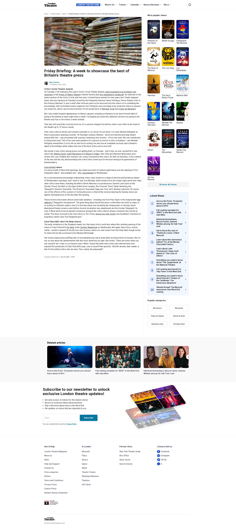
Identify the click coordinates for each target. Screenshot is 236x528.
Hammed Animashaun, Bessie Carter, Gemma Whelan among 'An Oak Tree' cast (164, 372)
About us (48, 455)
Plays (84, 455)
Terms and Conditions (53, 480)
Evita (112, 109)
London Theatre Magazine (55, 451)
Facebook (165, 451)
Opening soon (157, 324)
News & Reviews (151, 5)
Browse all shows (168, 184)
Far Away (70, 227)
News (64, 14)
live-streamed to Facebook (111, 95)
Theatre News (55, 14)
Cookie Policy (50, 488)
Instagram (165, 455)
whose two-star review (105, 214)
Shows (85, 460)
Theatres (86, 480)
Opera (84, 464)
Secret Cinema (125, 464)
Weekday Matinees (90, 476)
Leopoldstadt (88, 173)
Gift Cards (86, 484)
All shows (157, 308)
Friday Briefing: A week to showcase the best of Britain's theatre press (93, 14)
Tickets (122, 5)
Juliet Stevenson (74, 154)
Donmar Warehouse (88, 227)
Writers (47, 476)
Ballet (84, 468)
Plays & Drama (157, 316)
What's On (109, 5)
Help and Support (51, 464)
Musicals (179, 308)
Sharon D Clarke (92, 154)
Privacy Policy (71, 424)
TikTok (164, 460)
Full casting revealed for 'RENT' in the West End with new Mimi (117, 372)
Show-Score (124, 460)
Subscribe (88, 418)
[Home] (50, 5)
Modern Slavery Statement (56, 493)
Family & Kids (179, 316)
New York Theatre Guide (129, 451)
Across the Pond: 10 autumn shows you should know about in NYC (68, 372)
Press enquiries (51, 472)
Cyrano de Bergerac (126, 109)
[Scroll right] (188, 357)
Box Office (124, 455)
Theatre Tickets (89, 472)
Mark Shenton (54, 82)
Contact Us (49, 468)
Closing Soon (179, 324)
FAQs (46, 460)
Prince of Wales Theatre (69, 95)
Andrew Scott (60, 154)
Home (46, 14)
